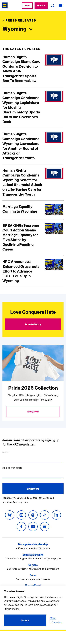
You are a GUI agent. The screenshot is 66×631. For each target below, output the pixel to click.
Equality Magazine (33, 554)
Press (33, 575)
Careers (33, 564)
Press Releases (21, 20)
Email (11, 452)
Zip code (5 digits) (18, 468)
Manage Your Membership (33, 544)
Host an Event (33, 585)
